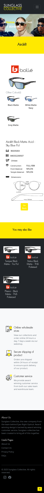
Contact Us (6, 448)
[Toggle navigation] (37, 7)
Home (10, 22)
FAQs (3, 455)
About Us (5, 444)
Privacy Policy (7, 451)
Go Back (24, 207)
